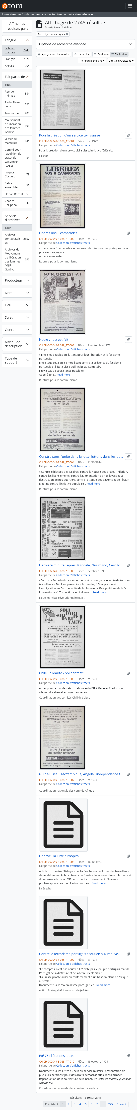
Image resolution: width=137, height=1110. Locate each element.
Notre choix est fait (53, 340)
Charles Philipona (17, 203)
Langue (10, 40)
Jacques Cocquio (17, 174)
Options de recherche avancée (62, 44)
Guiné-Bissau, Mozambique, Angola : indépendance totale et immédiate (81, 774)
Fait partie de (15, 76)
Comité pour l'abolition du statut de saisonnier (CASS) (17, 157)
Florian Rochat (17, 195)
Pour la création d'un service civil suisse (69, 135)
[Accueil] (13, 6)
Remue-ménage (17, 93)
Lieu (8, 305)
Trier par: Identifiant (91, 60)
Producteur (13, 280)
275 (110, 1104)
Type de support (11, 360)
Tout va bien (17, 114)
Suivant (121, 1104)
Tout (8, 85)
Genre (9, 329)
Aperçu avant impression (55, 54)
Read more (64, 374)
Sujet (9, 317)
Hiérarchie (83, 54)
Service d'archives (12, 218)
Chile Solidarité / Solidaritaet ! (61, 673)
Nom (9, 292)
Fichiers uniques (17, 50)
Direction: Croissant (120, 60)
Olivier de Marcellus (17, 141)
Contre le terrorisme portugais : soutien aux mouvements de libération (81, 954)
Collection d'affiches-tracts (73, 145)
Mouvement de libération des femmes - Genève (17, 126)
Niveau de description (13, 344)
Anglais (17, 66)
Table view (120, 54)
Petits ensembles (17, 185)
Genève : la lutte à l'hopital (59, 856)
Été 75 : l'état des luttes (56, 1056)
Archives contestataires (17, 239)
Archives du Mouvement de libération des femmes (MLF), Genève (17, 259)
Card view (103, 54)
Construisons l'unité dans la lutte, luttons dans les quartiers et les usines (81, 457)
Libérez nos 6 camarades (58, 233)
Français (17, 59)
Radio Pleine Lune (17, 104)
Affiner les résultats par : (17, 26)
